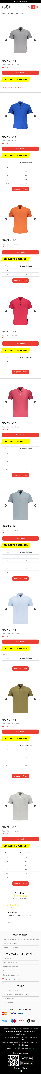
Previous (5, 40)
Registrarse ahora (20, 189)
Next (35, 40)
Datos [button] (4, 67)
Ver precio (20, 73)
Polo (17, 14)
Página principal (8, 14)
